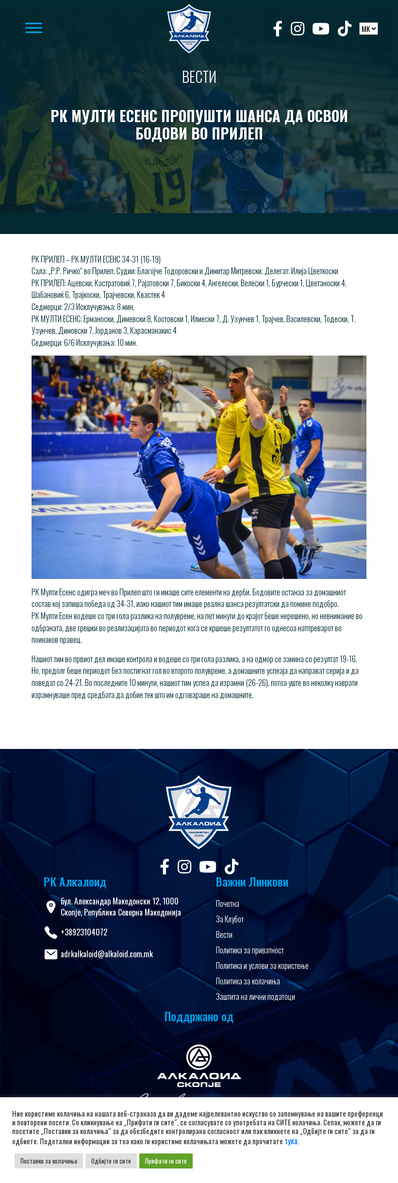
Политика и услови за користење (262, 965)
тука (291, 1141)
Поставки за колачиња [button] (48, 1161)
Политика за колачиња (248, 981)
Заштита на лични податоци (255, 996)
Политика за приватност (250, 950)
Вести (224, 934)
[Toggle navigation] (80, 28)
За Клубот (230, 919)
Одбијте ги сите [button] (111, 1161)
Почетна (227, 903)
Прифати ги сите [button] (166, 1161)
